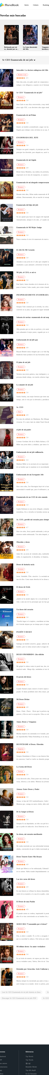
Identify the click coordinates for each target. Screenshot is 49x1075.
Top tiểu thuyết (31, 1070)
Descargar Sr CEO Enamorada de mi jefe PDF (19, 998)
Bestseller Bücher (31, 1067)
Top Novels (29, 1056)
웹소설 (28, 1063)
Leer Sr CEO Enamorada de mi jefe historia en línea (21, 992)
